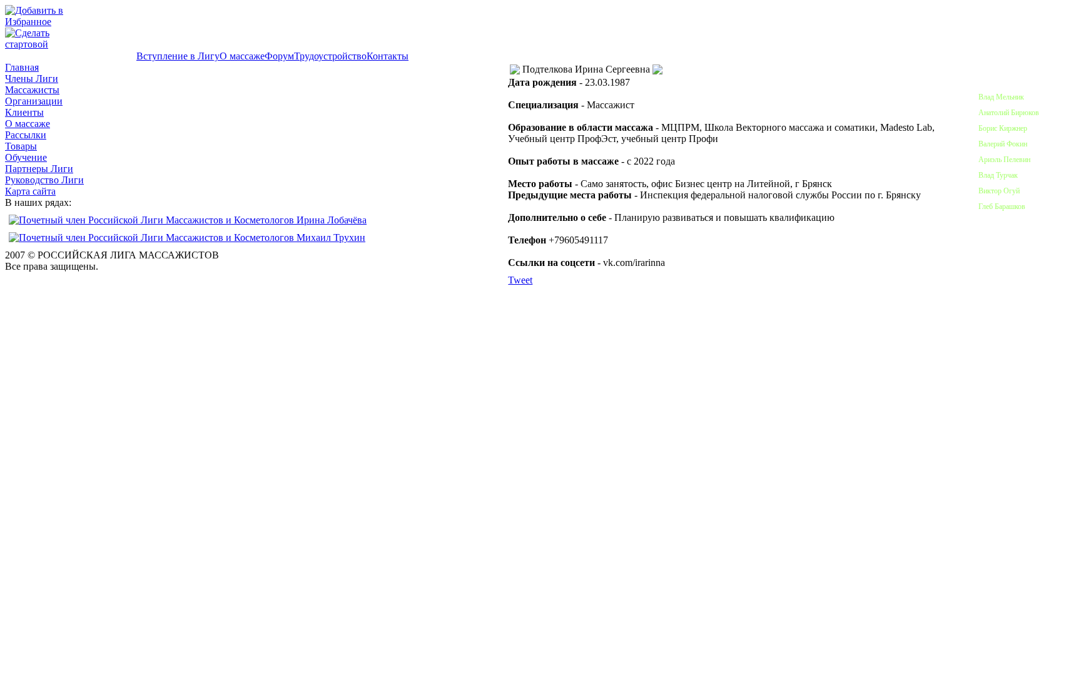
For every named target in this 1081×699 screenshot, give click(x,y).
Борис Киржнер (1002, 128)
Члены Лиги (31, 78)
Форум (279, 56)
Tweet (520, 280)
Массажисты (32, 89)
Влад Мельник (1001, 97)
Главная (22, 67)
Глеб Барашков (1001, 206)
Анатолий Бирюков (1008, 112)
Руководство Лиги (44, 180)
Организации (34, 101)
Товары (21, 146)
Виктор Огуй (999, 190)
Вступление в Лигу (178, 56)
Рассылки (25, 135)
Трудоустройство (330, 56)
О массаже (242, 56)
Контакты (388, 56)
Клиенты (24, 112)
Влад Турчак (998, 175)
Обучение (26, 157)
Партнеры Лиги (39, 168)
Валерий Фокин (1002, 144)
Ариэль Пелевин (1004, 159)
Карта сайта (30, 191)
